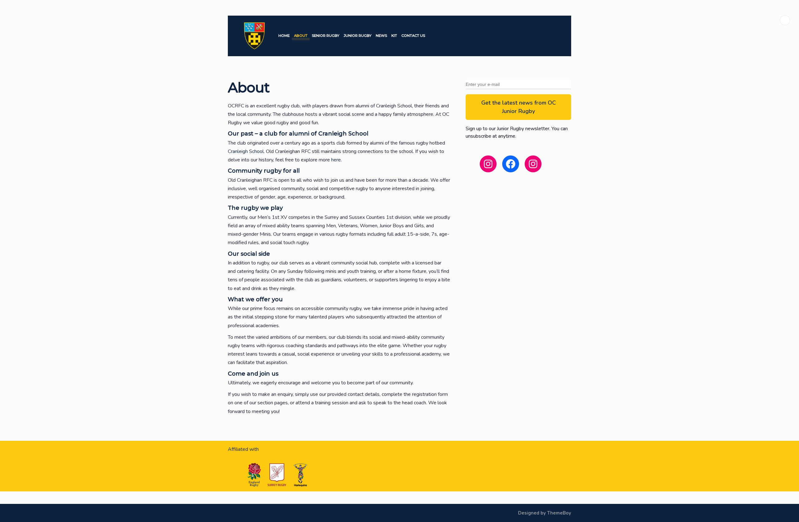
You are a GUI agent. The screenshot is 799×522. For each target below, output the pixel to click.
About (300, 35)
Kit (394, 35)
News (381, 35)
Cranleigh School (246, 151)
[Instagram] (785, 20)
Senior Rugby (325, 35)
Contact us (413, 35)
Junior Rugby (357, 35)
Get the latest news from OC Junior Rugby (518, 107)
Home (284, 35)
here (336, 159)
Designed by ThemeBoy (544, 513)
